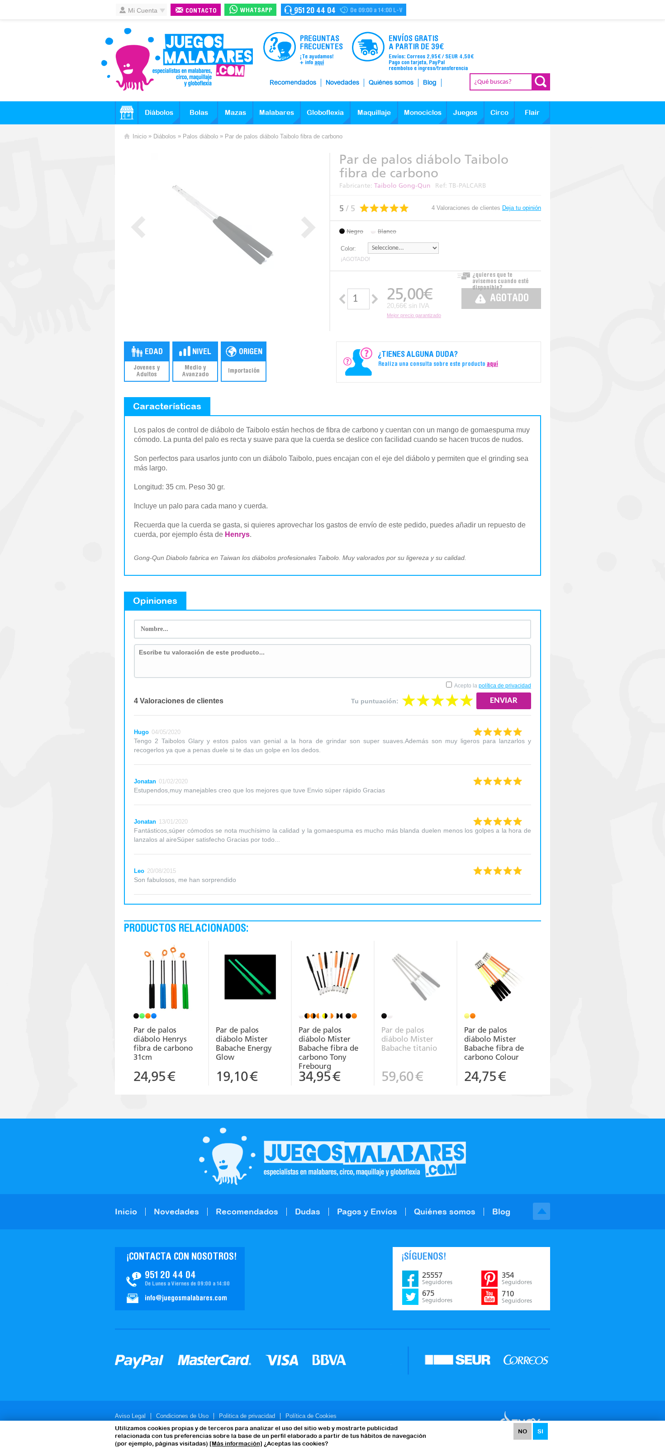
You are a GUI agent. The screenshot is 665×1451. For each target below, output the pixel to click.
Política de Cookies (311, 1416)
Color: (348, 248)
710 (517, 1297)
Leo (139, 871)
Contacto (201, 11)
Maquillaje (374, 112)
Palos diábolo (200, 136)
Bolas (199, 112)
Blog (430, 83)
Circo (499, 112)
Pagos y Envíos (367, 1211)
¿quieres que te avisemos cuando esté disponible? (500, 279)
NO (522, 1431)
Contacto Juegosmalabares (343, 10)
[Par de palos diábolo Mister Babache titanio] (415, 978)
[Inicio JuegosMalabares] (126, 112)
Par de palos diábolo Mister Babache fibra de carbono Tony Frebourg (328, 1047)
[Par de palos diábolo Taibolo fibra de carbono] (223, 225)
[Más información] (235, 1443)
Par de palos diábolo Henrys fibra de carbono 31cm (163, 1043)
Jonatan (145, 781)
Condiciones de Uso (182, 1416)
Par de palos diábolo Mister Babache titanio (409, 1039)
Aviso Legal (130, 1416)
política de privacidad (505, 686)
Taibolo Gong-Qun (402, 186)
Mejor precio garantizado (414, 315)
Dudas (307, 1211)
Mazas (235, 112)
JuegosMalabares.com (177, 59)
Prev (138, 227)
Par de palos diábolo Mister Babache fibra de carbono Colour (494, 1043)
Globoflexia (325, 112)
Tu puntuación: (375, 701)
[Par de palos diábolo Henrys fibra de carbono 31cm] (167, 978)
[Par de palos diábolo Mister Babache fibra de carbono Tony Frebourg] (333, 978)
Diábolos (159, 112)
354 (517, 1278)
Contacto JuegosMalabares (180, 1278)
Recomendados (293, 83)
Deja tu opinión (521, 207)
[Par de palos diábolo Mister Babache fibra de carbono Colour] (498, 978)
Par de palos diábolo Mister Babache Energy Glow (244, 1043)
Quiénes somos (391, 83)
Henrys (237, 534)
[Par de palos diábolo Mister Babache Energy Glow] (250, 978)
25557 (437, 1278)
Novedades (342, 83)
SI (540, 1431)
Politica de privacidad (247, 1416)
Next (308, 227)
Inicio (140, 136)
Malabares (276, 112)
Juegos (465, 112)
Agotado (509, 299)
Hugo (141, 732)
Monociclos (423, 112)
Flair (532, 112)
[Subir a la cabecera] (541, 1211)
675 (437, 1296)
